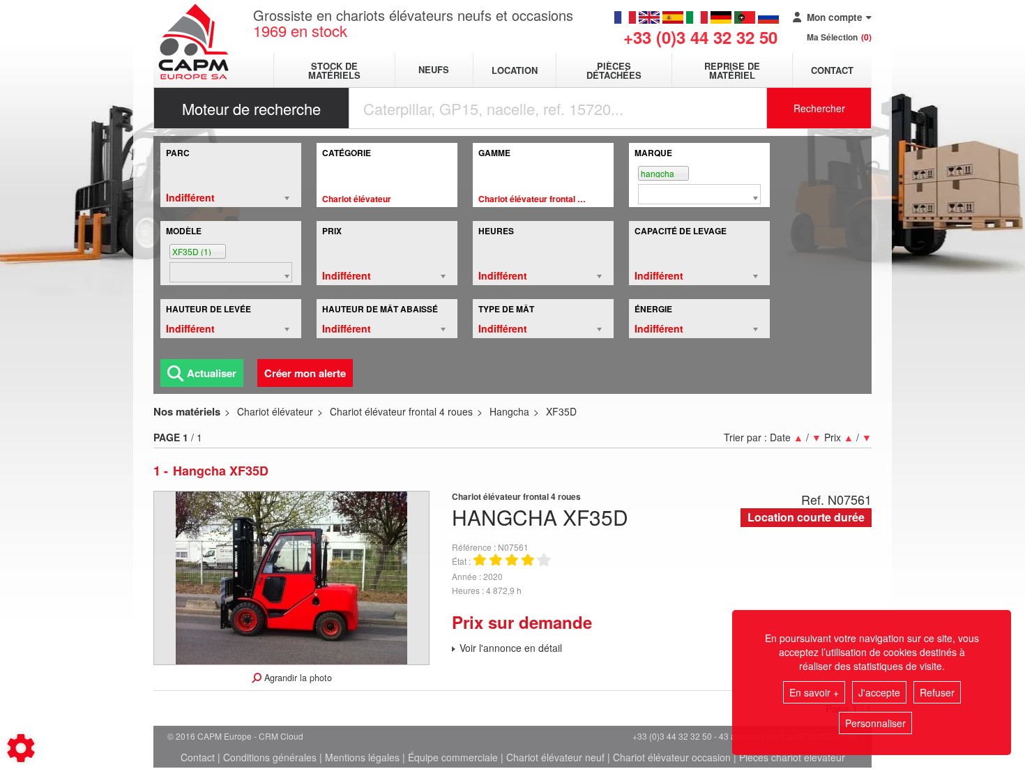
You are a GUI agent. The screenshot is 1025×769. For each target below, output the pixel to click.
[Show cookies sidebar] (21, 748)
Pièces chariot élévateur (792, 757)
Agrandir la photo (296, 677)
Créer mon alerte (305, 373)
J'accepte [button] (879, 692)
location (515, 70)
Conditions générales (270, 757)
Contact (832, 70)
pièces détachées (613, 70)
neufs (433, 70)
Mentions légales (362, 757)
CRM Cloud (281, 736)
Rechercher (819, 108)
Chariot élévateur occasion (672, 757)
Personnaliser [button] (875, 723)
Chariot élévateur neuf (555, 757)
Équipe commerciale (453, 757)
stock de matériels (334, 70)
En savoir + (814, 692)
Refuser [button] (937, 692)
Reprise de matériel (732, 70)
